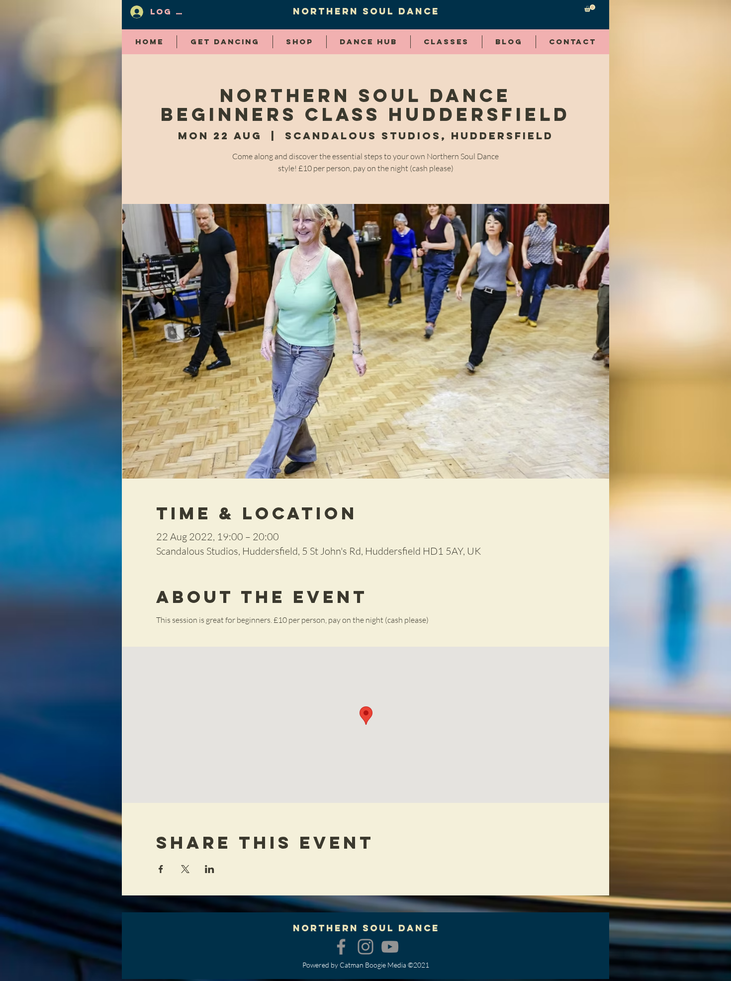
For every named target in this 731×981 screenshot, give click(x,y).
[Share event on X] (185, 869)
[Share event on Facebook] (161, 869)
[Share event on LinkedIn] (209, 869)
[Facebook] (341, 946)
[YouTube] (389, 946)
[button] (589, 8)
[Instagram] (365, 946)
